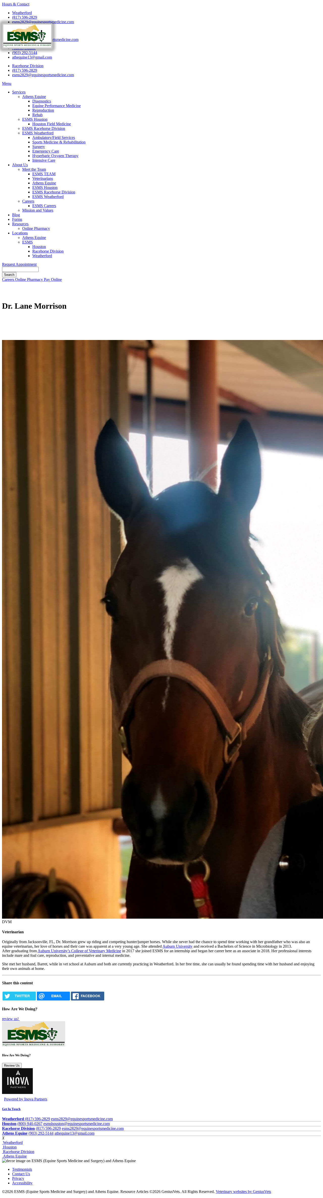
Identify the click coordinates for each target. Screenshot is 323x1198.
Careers (28, 201)
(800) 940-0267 (29, 1123)
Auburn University (178, 946)
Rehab (37, 115)
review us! (11, 1019)
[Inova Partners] (17, 1092)
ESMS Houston (34, 119)
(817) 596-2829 (24, 17)
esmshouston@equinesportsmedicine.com (76, 1123)
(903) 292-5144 (24, 53)
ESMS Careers (44, 206)
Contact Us (21, 1174)
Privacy (18, 1178)
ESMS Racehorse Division (43, 128)
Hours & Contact (15, 4)
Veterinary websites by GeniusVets (243, 1191)
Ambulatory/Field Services (53, 137)
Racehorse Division (27, 66)
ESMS (27, 242)
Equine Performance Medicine (56, 106)
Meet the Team (34, 169)
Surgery (38, 146)
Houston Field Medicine (51, 124)
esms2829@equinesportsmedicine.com (43, 22)
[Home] (27, 45)
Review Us (12, 1065)
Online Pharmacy (36, 228)
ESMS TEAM (44, 174)
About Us (20, 165)
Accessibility (22, 1183)
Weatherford (22, 13)
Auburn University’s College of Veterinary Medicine (79, 951)
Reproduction (43, 110)
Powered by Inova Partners (25, 1099)
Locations (20, 233)
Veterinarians (42, 178)
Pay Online (53, 279)
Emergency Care (45, 151)
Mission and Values (37, 210)
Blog (16, 215)
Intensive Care (43, 160)
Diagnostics (41, 101)
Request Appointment (19, 264)
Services (18, 92)
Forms (17, 219)
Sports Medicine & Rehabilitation (59, 142)
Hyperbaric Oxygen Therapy (55, 156)
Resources (20, 224)
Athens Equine (34, 96)
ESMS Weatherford (37, 133)
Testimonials (22, 1169)
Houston (39, 247)
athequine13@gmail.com (32, 57)
